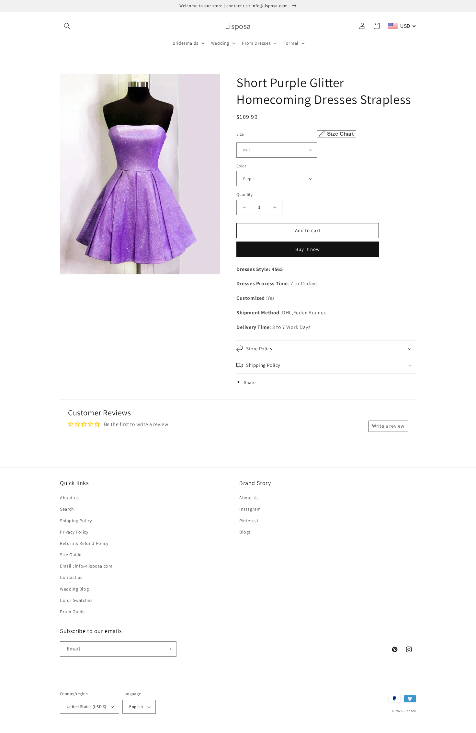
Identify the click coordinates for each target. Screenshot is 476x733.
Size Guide (71, 555)
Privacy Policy (74, 532)
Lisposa (410, 711)
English (136, 706)
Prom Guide (72, 612)
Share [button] (250, 382)
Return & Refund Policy (84, 543)
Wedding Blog (74, 589)
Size (295, 134)
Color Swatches (76, 600)
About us (69, 498)
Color (241, 166)
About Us (249, 498)
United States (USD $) (86, 706)
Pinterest (248, 521)
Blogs (245, 532)
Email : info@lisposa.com (86, 566)
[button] (67, 26)
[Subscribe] (169, 649)
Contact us (71, 577)
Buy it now (307, 249)
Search (67, 509)
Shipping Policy (76, 521)
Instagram (250, 509)
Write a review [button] (388, 426)
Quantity (244, 194)
